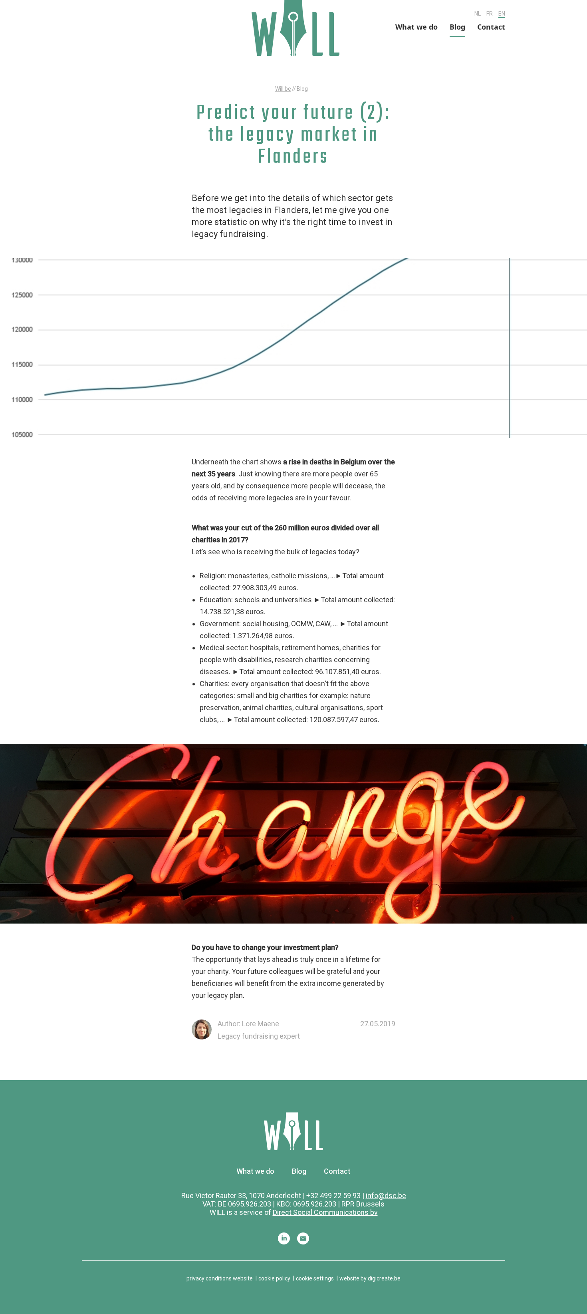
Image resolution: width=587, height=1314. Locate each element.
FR (489, 13)
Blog (457, 27)
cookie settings (315, 1278)
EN (501, 13)
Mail (303, 1238)
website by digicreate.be (370, 1278)
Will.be (283, 89)
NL (477, 13)
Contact (491, 27)
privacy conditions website (219, 1278)
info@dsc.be (386, 1195)
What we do (416, 27)
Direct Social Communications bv (325, 1212)
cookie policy (274, 1278)
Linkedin (284, 1238)
